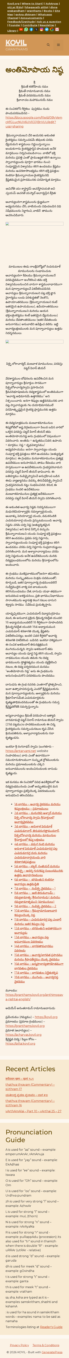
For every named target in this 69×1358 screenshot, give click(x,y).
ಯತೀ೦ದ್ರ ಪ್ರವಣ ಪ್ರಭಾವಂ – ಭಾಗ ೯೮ (27, 1095)
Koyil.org (13, 3)
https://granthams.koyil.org (25, 1026)
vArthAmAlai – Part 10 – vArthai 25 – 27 (33, 1111)
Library (12, 30)
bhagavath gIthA (36, 7)
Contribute (29, 25)
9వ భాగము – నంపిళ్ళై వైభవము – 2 (35, 906)
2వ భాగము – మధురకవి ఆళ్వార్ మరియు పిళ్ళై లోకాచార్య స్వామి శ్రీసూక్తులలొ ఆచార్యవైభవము (38, 817)
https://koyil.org (46, 1017)
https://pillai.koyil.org (20, 1043)
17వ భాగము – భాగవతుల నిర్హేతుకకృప (36, 972)
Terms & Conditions (46, 1345)
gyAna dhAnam (25, 14)
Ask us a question (49, 21)
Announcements (31, 17)
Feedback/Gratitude (21, 21)
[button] (48, 45)
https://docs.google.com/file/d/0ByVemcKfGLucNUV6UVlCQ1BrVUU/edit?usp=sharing (34, 122)
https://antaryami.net (21, 751)
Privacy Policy (19, 1345)
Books (48, 10)
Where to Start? (33, 3)
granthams (34, 10)
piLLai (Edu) (15, 7)
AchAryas (52, 3)
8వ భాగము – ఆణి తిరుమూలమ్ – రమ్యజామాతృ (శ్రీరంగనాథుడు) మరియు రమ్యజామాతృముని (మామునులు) (37, 897)
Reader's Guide (51, 1327)
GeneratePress (52, 1352)
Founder (14, 25)
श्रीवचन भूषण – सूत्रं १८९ (20, 1078)
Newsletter (47, 25)
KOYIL (16, 42)
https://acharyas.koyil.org (24, 1035)
